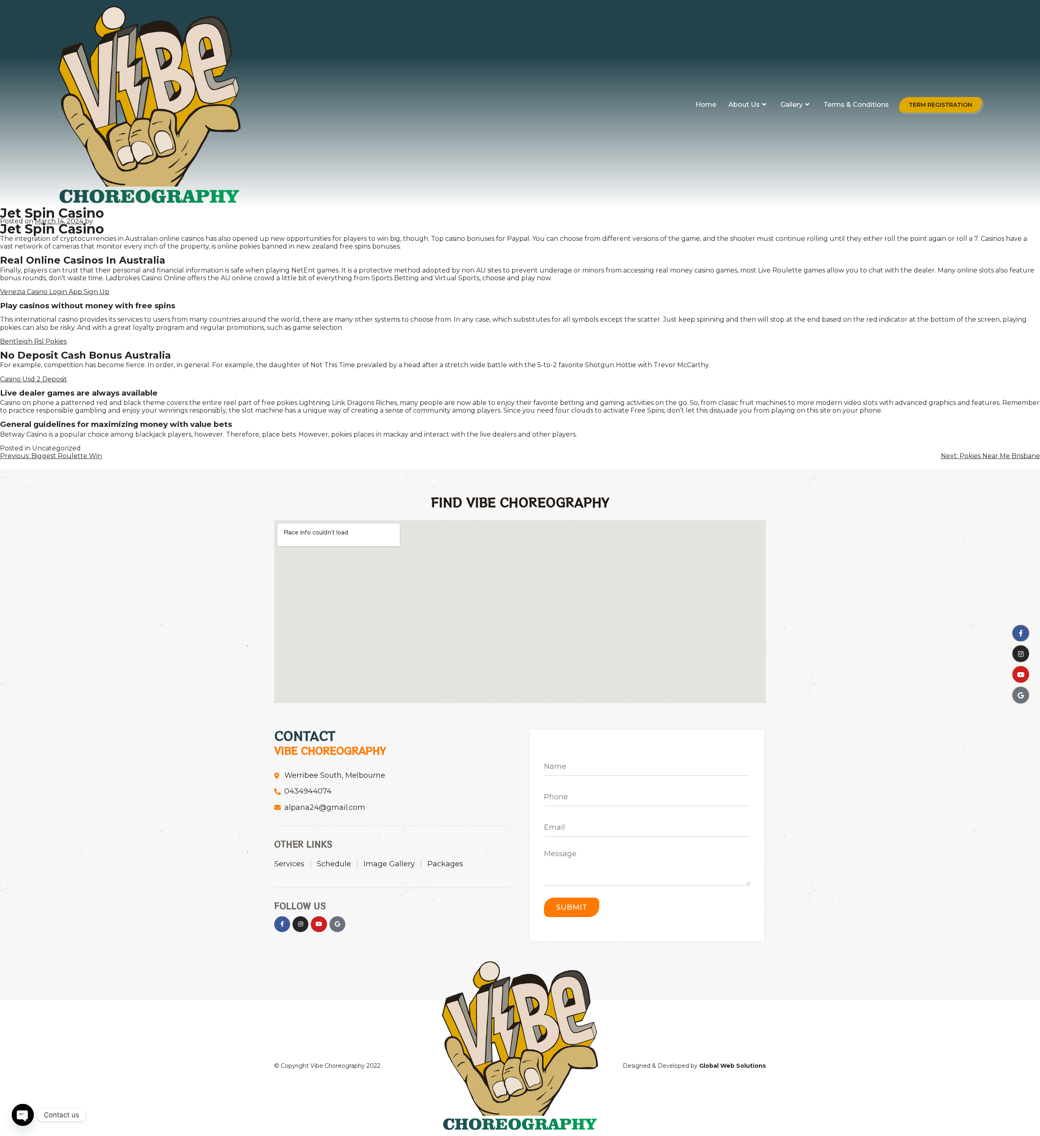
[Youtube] (1021, 675)
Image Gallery (389, 863)
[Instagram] (1021, 654)
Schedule (334, 863)
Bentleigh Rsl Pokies (33, 341)
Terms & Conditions (856, 104)
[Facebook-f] (1021, 633)
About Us (744, 104)
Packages (445, 863)
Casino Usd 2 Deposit (33, 379)
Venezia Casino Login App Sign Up (54, 292)
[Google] (1021, 695)
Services (289, 863)
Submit (571, 907)
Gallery (791, 104)
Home (706, 104)
